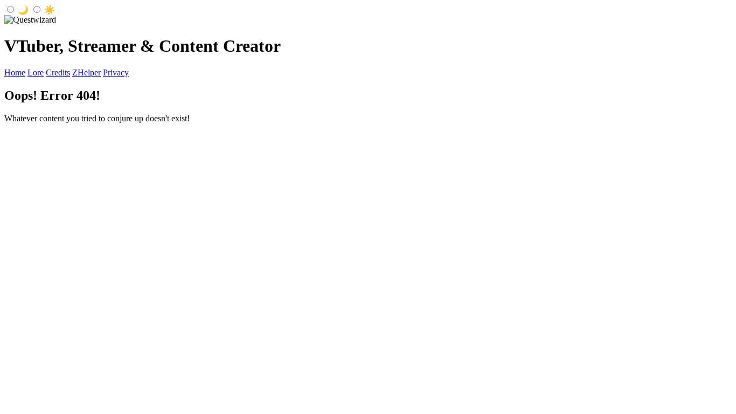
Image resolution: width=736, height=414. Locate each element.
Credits (58, 72)
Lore (35, 72)
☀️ (49, 10)
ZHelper (86, 72)
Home (14, 72)
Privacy (116, 72)
